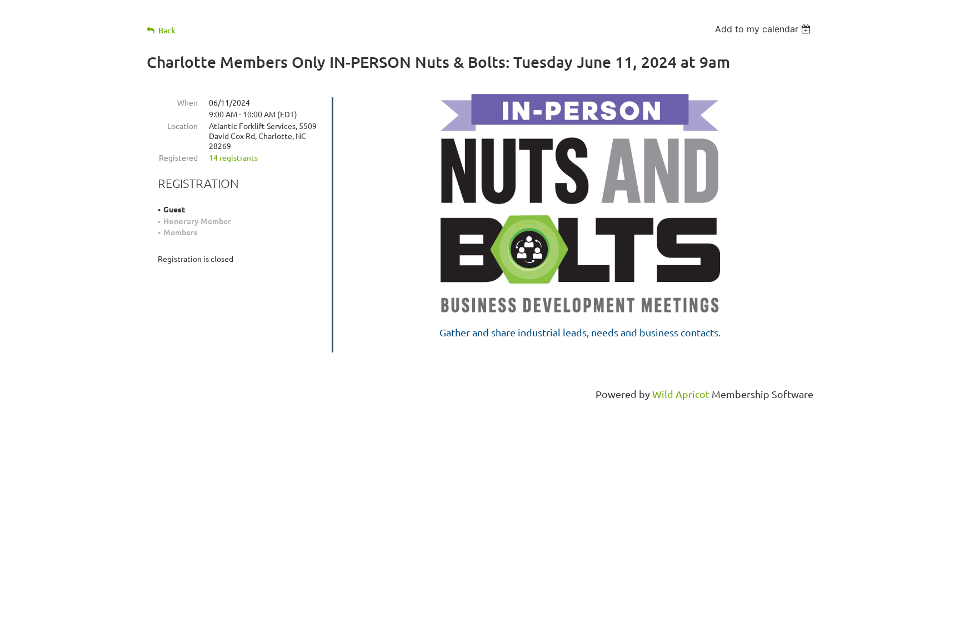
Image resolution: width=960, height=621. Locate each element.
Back (167, 30)
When (187, 102)
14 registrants (233, 157)
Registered (178, 157)
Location (182, 126)
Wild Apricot (680, 394)
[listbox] (764, 29)
